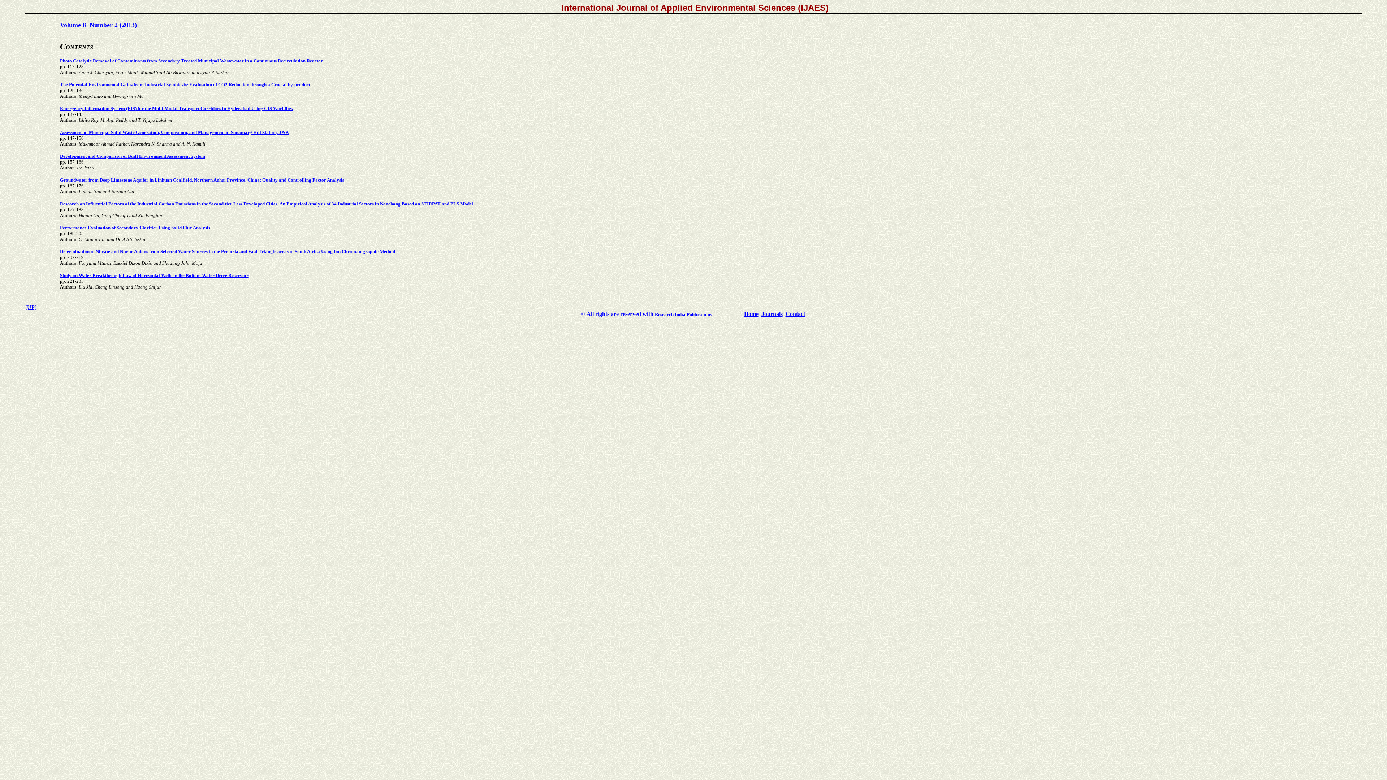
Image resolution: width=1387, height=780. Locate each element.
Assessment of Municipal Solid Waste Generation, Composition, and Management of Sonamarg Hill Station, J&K (174, 132)
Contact (795, 314)
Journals (772, 314)
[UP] (30, 307)
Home (751, 314)
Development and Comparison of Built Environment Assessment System (132, 156)
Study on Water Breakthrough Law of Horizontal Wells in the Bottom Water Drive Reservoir (154, 275)
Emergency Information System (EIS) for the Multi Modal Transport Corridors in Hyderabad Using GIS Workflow (176, 108)
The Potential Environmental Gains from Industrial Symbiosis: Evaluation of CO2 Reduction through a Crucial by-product (185, 84)
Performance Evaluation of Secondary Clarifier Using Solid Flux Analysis (135, 227)
